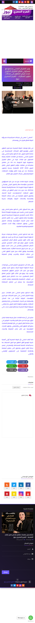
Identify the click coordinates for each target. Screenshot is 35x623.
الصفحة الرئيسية (27, 85)
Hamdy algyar (29, 540)
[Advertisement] (17, 39)
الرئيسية (27, 61)
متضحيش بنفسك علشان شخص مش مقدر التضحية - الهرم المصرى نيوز (19, 536)
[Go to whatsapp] (30, 618)
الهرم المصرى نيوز (9, 582)
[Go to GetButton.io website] (31, 621)
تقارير (19, 85)
